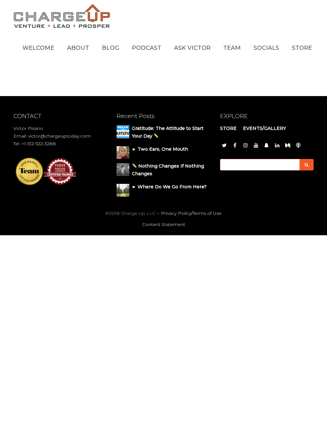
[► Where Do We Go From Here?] (123, 189)
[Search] (307, 164)
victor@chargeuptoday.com (59, 136)
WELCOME (38, 47)
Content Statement (163, 224)
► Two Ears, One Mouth (160, 149)
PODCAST (146, 47)
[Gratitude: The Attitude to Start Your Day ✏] (123, 131)
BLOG (110, 47)
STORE (302, 47)
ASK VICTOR (192, 47)
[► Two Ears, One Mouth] (123, 152)
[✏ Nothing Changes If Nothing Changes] (123, 169)
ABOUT (78, 47)
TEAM (232, 47)
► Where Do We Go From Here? (169, 187)
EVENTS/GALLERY (264, 128)
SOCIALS (266, 47)
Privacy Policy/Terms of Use (191, 213)
